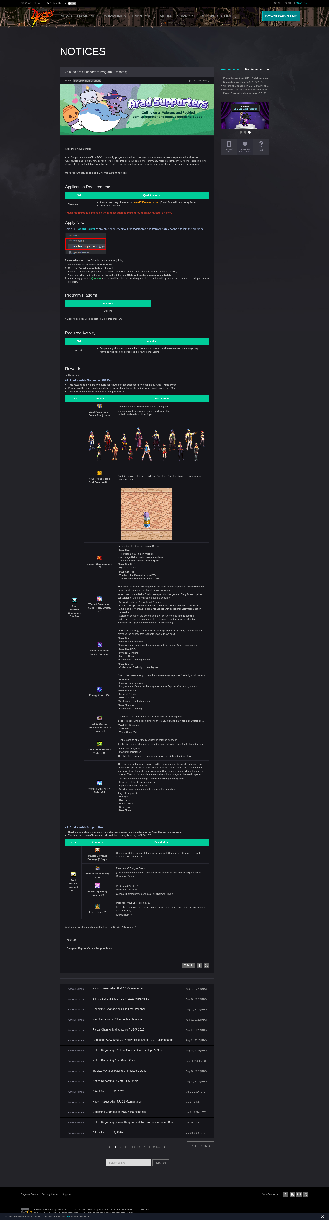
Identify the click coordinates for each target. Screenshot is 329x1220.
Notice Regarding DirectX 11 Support (115, 1081)
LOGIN (276, 3)
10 (158, 1146)
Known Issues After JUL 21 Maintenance (117, 1101)
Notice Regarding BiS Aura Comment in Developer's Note (128, 1050)
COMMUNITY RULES (83, 1209)
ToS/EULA (62, 1209)
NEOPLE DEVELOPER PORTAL (116, 1209)
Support (66, 1194)
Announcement (231, 69)
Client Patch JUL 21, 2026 (108, 1091)
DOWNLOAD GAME (281, 16)
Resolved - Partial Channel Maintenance (117, 1019)
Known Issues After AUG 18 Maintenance (118, 988)
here (68, 1216)
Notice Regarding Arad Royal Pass (114, 1060)
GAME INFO (87, 16)
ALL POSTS (199, 1146)
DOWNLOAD (302, 3)
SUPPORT (186, 16)
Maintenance (253, 69)
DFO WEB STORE (216, 16)
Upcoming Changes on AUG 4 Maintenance (119, 1112)
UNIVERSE (141, 16)
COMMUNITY (115, 16)
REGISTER (287, 3)
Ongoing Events (29, 1194)
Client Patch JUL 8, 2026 (108, 1132)
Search (161, 1162)
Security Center (50, 1194)
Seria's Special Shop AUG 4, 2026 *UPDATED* (121, 998)
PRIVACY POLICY (43, 1209)
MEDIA (166, 16)
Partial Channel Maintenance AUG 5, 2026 (118, 1029)
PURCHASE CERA (30, 3)
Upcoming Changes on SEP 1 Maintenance (119, 1009)
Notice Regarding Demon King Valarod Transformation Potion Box (133, 1122)
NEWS (66, 16)
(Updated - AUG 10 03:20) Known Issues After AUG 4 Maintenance (133, 1040)
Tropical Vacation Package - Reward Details (119, 1070)
